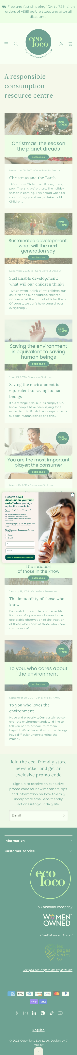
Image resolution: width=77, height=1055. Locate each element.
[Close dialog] (72, 494)
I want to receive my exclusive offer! (20, 557)
